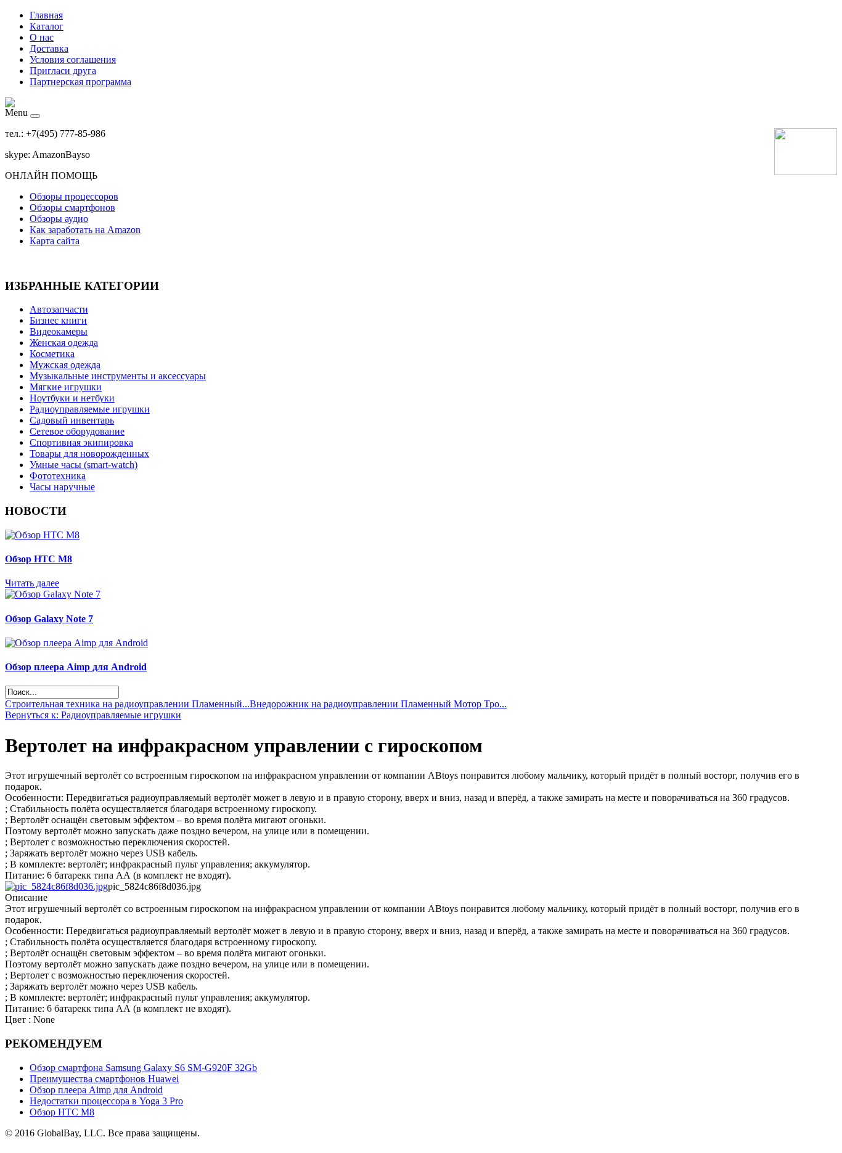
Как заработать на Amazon (85, 229)
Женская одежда (64, 342)
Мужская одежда (65, 364)
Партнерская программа (80, 81)
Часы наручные (62, 487)
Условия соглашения (73, 59)
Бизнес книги (58, 320)
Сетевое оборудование (77, 431)
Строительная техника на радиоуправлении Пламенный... (127, 704)
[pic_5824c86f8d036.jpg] (56, 886)
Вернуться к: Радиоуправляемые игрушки (93, 715)
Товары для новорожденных (89, 453)
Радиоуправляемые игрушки (90, 409)
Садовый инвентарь (72, 420)
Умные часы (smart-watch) (83, 464)
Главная (46, 15)
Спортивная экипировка (81, 442)
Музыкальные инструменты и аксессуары (118, 376)
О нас (42, 37)
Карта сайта (55, 241)
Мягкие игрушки (66, 387)
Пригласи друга (63, 70)
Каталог (46, 26)
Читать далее (32, 583)
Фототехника (58, 475)
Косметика (52, 353)
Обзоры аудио (59, 218)
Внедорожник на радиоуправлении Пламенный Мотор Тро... (378, 704)
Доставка (49, 48)
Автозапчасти (59, 309)
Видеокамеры (59, 331)
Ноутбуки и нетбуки (72, 398)
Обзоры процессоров (74, 196)
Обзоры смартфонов (72, 207)
